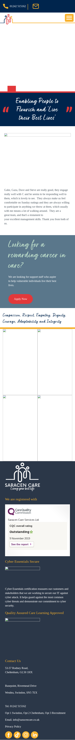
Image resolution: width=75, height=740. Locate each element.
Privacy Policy (13, 726)
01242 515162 (18, 6)
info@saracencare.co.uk (26, 719)
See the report (19, 544)
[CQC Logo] (19, 514)
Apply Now (20, 298)
